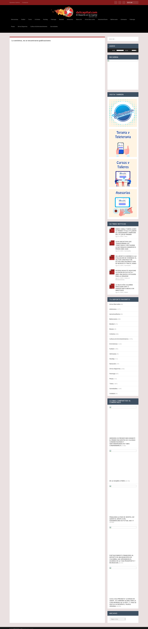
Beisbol (61, 19)
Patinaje (53, 19)
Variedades (54, 26)
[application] (122, 50)
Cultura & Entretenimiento (38, 26)
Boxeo (111, 329)
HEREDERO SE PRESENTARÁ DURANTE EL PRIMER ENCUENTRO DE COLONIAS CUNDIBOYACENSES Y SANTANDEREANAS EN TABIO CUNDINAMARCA (122, 441)
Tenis (30, 19)
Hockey (45, 19)
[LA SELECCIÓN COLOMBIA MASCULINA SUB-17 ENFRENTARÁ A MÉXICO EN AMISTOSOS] (111, 286)
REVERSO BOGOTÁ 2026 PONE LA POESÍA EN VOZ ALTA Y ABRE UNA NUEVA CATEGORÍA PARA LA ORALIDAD (125, 273)
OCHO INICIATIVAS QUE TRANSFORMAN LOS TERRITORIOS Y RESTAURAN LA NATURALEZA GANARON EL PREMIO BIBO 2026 (125, 245)
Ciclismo (37, 19)
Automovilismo (103, 19)
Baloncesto (114, 19)
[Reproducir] (110, 50)
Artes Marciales (90, 19)
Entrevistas (14, 19)
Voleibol (112, 393)
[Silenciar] (130, 50)
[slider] (120, 50)
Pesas (13, 26)
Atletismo (70, 19)
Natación (79, 19)
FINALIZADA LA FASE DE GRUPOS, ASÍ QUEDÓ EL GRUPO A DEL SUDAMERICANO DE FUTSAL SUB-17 (121, 519)
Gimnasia (124, 19)
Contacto (25, 2)
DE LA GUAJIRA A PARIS (117, 481)
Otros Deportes (22, 26)
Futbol (23, 19)
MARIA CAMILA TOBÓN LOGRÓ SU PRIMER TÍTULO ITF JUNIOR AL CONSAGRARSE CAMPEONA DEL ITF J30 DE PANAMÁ (125, 231)
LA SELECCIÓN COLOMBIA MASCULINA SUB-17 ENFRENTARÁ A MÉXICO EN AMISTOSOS (124, 287)
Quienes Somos (15, 2)
